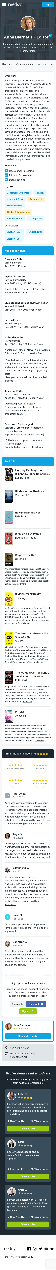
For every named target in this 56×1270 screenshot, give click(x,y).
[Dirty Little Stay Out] (9, 538)
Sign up (26, 1011)
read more (21, 584)
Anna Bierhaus (21, 1025)
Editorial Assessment (20, 175)
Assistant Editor (14, 391)
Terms (5, 1257)
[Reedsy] (15, 4)
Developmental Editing (21, 171)
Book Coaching (17, 179)
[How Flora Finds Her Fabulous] (9, 517)
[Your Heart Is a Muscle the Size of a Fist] (9, 638)
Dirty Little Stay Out (28, 533)
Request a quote (28, 1036)
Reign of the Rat (25, 555)
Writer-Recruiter (14, 337)
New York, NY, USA (19, 1048)
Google (16, 1004)
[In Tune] (9, 716)
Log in (48, 4)
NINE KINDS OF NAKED (28, 594)
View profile (28, 1128)
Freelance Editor (14, 259)
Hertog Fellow (12, 320)
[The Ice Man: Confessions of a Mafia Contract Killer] (9, 677)
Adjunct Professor (15, 276)
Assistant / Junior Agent (19, 424)
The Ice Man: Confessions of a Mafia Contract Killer (33, 674)
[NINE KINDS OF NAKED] (9, 599)
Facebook (33, 1004)
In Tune (19, 711)
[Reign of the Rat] (9, 559)
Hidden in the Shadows (29, 491)
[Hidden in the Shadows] (9, 496)
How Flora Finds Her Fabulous (27, 514)
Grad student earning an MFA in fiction (26, 303)
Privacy (13, 1257)
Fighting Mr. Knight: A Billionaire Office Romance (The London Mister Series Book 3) (31, 472)
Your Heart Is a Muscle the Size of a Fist (31, 635)
